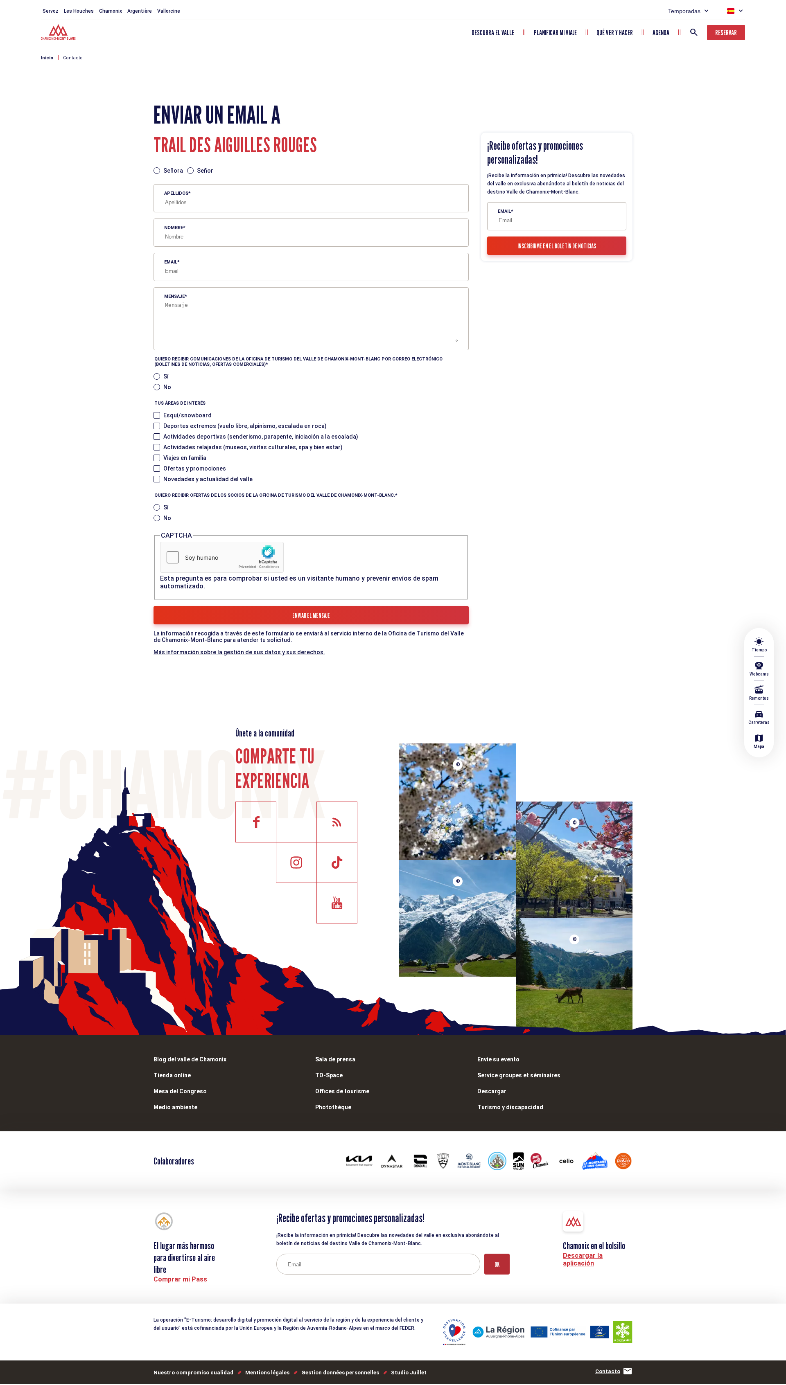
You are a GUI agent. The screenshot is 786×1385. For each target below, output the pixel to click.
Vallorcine (168, 11)
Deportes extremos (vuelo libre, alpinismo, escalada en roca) (245, 426)
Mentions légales (267, 1372)
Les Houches (79, 11)
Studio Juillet (409, 1372)
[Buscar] (694, 32)
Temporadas (684, 11)
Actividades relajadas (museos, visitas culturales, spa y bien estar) (253, 447)
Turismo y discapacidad (510, 1107)
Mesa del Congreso (180, 1091)
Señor (205, 170)
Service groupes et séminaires (518, 1075)
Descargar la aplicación (583, 1259)
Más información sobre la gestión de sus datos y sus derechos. (239, 652)
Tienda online (172, 1075)
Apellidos (176, 193)
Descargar (491, 1091)
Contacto (73, 58)
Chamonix (110, 11)
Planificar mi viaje (555, 32)
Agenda (661, 32)
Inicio (47, 58)
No (167, 387)
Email (170, 262)
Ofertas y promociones (194, 468)
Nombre (173, 227)
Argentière (139, 11)
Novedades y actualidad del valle (208, 479)
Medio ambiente (175, 1107)
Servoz (51, 11)
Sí (166, 376)
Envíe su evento (498, 1059)
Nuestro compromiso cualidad (193, 1372)
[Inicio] (59, 33)
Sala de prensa (335, 1059)
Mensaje (174, 296)
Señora (173, 170)
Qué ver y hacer (614, 32)
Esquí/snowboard (187, 415)
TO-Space (329, 1075)
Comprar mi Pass (180, 1279)
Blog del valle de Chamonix (190, 1059)
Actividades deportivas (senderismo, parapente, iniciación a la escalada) (260, 436)
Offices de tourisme (342, 1091)
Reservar (726, 32)
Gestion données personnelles (340, 1372)
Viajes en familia (184, 458)
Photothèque (333, 1107)
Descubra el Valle (493, 32)
